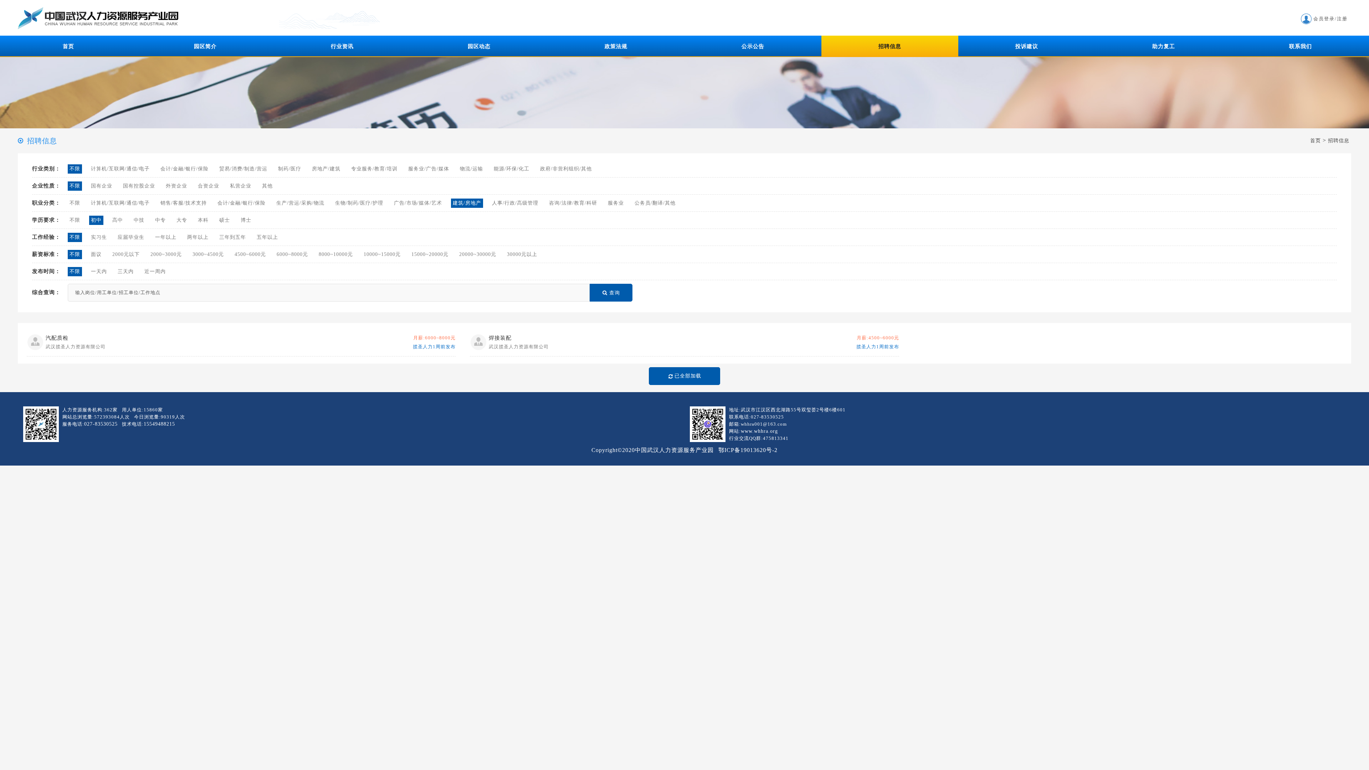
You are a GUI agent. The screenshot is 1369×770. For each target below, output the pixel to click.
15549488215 (159, 424)
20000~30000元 (477, 254)
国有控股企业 (139, 186)
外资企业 (176, 186)
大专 (181, 220)
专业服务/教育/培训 (374, 168)
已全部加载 (688, 376)
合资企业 (208, 186)
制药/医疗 (289, 168)
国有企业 (101, 186)
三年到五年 (232, 237)
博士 (246, 220)
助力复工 (1163, 46)
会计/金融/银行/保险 (184, 168)
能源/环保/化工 (511, 168)
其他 (267, 186)
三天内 (126, 271)
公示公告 (753, 46)
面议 (96, 254)
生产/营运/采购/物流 (300, 203)
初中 (96, 220)
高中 (117, 220)
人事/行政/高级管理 (515, 203)
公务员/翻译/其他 (655, 203)
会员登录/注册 (1330, 18)
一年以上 (165, 237)
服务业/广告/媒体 (428, 168)
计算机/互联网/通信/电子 (120, 168)
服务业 (616, 203)
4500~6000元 (250, 254)
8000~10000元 (336, 254)
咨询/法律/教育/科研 (573, 203)
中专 (160, 220)
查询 (614, 293)
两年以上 (198, 237)
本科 (203, 220)
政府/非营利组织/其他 (566, 168)
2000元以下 (126, 254)
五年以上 (267, 237)
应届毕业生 (131, 237)
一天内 (99, 271)
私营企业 (240, 186)
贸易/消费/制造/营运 (243, 168)
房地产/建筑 (326, 168)
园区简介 (205, 46)
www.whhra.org (759, 431)
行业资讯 (342, 46)
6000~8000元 (292, 254)
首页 (68, 46)
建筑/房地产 (467, 203)
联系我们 (1300, 46)
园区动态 (479, 46)
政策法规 (616, 46)
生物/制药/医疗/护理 (359, 203)
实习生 (99, 237)
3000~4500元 (208, 254)
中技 (139, 220)
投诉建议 (1026, 46)
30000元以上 (522, 254)
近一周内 (155, 271)
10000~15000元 (382, 254)
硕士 (224, 220)
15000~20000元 (429, 254)
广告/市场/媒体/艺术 (418, 203)
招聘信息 (889, 46)
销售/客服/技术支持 (183, 203)
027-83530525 (101, 424)
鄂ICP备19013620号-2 (748, 450)
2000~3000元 (166, 254)
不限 (75, 168)
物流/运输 (471, 168)
